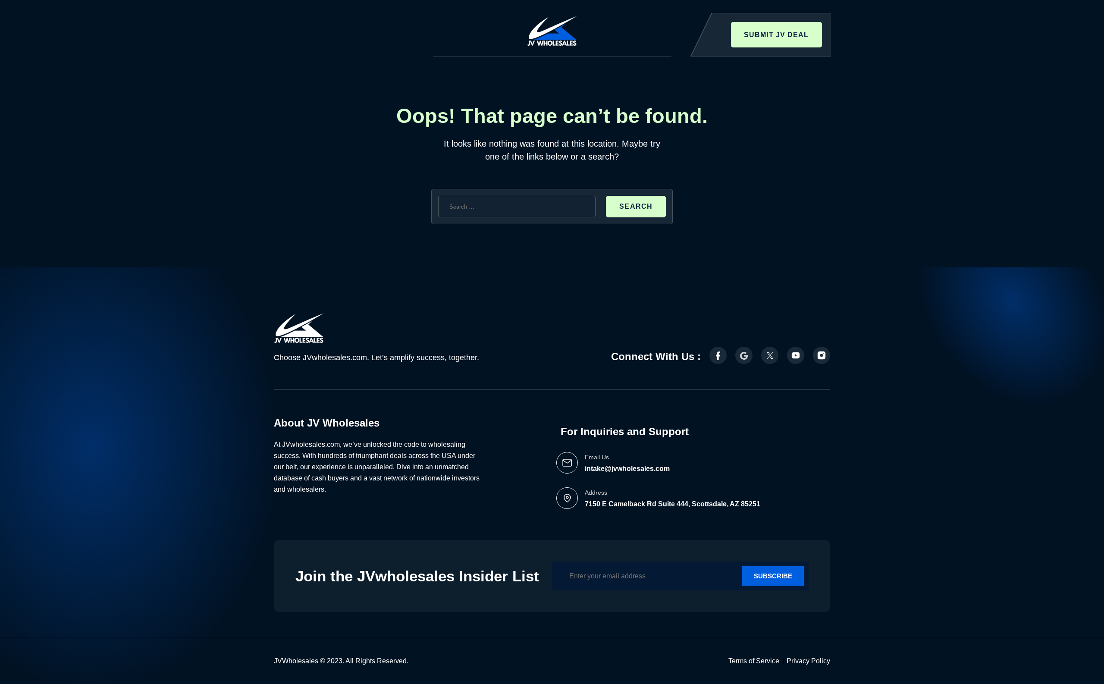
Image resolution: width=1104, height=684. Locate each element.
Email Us (597, 457)
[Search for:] (517, 206)
